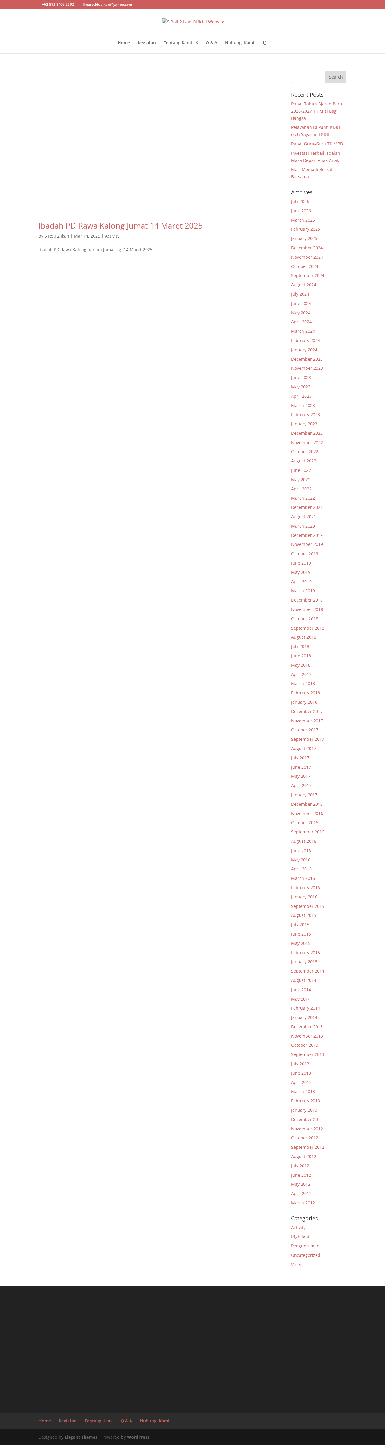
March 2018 (303, 683)
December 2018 (307, 600)
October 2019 (304, 553)
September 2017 (307, 739)
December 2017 (307, 711)
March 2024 (303, 331)
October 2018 (304, 618)
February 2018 (305, 693)
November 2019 (307, 544)
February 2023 (305, 414)
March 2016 (303, 878)
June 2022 (301, 470)
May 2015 (300, 943)
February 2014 (305, 1008)
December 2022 (307, 433)
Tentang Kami (178, 43)
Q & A (211, 43)
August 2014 (303, 980)
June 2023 (301, 377)
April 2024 (301, 322)
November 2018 (307, 609)
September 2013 (307, 1054)
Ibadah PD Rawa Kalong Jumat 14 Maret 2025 (120, 225)
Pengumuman (305, 1246)
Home (124, 43)
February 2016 (305, 887)
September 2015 (307, 906)
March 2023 (303, 405)
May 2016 (300, 860)
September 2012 (307, 1147)
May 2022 (300, 479)
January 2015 (304, 961)
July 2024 (300, 294)
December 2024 (307, 248)
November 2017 (307, 721)
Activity (112, 236)
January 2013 (304, 1110)
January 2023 (304, 424)
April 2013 (301, 1082)
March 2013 (303, 1091)
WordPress (138, 1437)
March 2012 (303, 1203)
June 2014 (301, 989)
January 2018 (304, 702)
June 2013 (301, 1073)
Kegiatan (147, 43)
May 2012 (300, 1184)
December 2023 (307, 359)
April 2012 (301, 1193)
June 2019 (301, 563)
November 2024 (307, 257)
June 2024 (301, 303)
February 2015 (305, 952)
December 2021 (307, 507)
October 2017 (304, 730)
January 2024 (304, 350)
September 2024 (307, 275)
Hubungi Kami (239, 43)
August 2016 (303, 841)
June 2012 (301, 1175)
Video (296, 1264)
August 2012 (303, 1156)
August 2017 (303, 748)
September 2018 (307, 628)
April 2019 (301, 581)
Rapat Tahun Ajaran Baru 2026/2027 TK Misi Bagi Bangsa (316, 111)
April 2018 (301, 674)
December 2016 (307, 804)
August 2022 (303, 461)
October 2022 (304, 451)
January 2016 (304, 897)
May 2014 (300, 999)
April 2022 (301, 489)
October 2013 (304, 1045)
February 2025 (305, 229)
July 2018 (300, 646)
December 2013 (307, 1026)
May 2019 (300, 572)
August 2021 (303, 516)
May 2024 (300, 313)
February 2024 (305, 340)
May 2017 (300, 776)
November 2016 (307, 813)
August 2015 (303, 915)
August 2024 (303, 285)
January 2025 (304, 238)
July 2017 (300, 758)
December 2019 (307, 535)
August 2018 (303, 637)
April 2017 (301, 785)
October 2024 (304, 266)
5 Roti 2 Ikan (57, 236)
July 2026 (300, 201)
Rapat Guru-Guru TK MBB (317, 144)
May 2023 (300, 387)
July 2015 (300, 924)
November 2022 (307, 442)
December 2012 (307, 1119)
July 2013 (300, 1064)
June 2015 (301, 934)
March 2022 (303, 498)
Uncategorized (305, 1255)
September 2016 (307, 832)
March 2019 (303, 590)
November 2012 (307, 1129)
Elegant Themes (81, 1437)
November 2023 (307, 368)
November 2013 (307, 1036)
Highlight (300, 1237)
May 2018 (300, 665)
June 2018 (301, 656)
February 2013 (305, 1101)
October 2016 (304, 822)
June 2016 (301, 850)
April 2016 (301, 869)
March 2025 (303, 220)
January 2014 (304, 1017)
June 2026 (301, 210)
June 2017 (301, 767)
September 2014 (307, 971)
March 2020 (303, 526)
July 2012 (300, 1166)
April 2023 (301, 396)
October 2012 (304, 1138)
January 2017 (304, 795)
